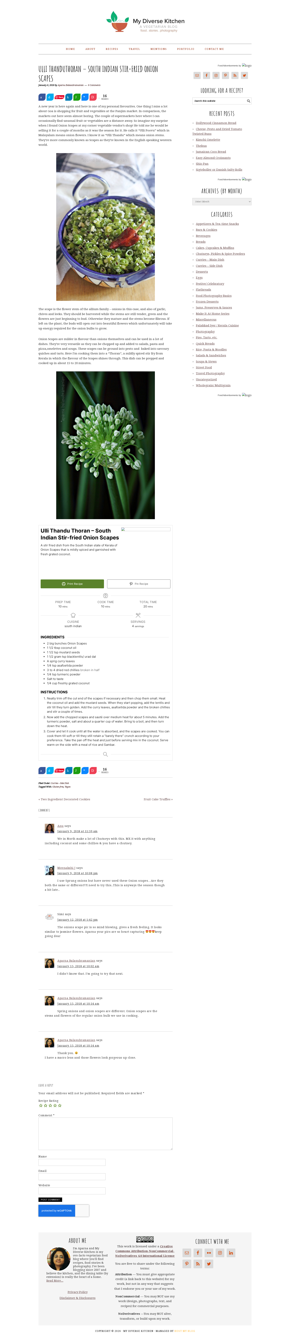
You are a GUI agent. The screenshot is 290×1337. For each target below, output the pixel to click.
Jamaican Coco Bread (211, 151)
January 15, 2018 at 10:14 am (78, 1003)
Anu (60, 825)
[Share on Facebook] (42, 97)
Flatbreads (203, 289)
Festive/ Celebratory (210, 283)
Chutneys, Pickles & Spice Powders (220, 254)
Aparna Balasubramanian (76, 960)
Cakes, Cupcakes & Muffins (215, 248)
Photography (205, 331)
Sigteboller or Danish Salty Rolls (219, 169)
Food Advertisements (228, 65)
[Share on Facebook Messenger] (85, 97)
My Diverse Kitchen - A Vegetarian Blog (145, 20)
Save (61, 97)
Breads (201, 242)
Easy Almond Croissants (213, 158)
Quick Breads (205, 343)
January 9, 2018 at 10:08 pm (77, 873)
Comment (46, 1115)
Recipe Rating (48, 1100)
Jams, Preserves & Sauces (214, 307)
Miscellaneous (206, 319)
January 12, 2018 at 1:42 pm (77, 919)
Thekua (201, 146)
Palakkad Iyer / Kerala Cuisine (217, 325)
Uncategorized (206, 379)
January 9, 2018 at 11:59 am (77, 831)
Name (42, 1156)
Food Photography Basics (214, 296)
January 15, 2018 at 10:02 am (78, 966)
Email (42, 1170)
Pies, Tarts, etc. (206, 337)
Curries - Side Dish (60, 783)
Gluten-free (58, 787)
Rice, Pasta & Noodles (211, 349)
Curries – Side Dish (209, 266)
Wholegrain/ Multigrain (213, 385)
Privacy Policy (78, 1292)
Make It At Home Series (212, 313)
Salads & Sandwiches (211, 355)
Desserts (202, 271)
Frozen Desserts (207, 301)
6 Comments (94, 85)
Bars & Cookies (206, 230)
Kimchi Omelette (208, 139)
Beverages (203, 236)
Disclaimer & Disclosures (77, 1298)
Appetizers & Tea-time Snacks (217, 224)
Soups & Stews (206, 361)
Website (44, 1185)
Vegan (68, 787)
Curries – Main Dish (210, 259)
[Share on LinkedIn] (68, 97)
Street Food (204, 367)
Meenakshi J (66, 867)
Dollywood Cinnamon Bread (216, 123)
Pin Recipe (141, 583)
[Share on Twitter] (50, 97)
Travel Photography (210, 373)
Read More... (54, 1280)
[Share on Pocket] (93, 97)
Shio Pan (202, 163)
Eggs (199, 277)
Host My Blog (184, 1331)
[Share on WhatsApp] (76, 97)
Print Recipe (74, 583)
